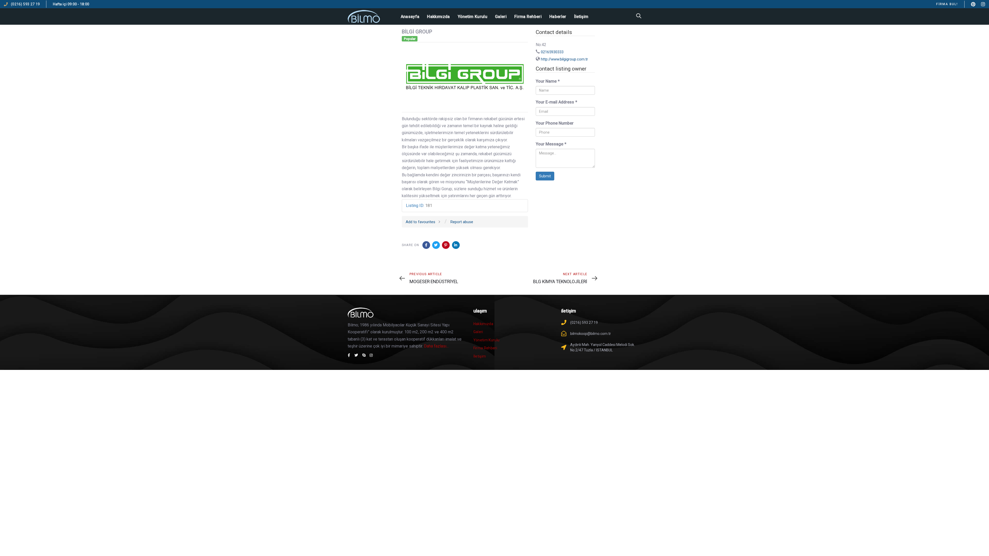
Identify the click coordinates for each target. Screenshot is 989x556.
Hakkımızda (483, 324)
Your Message (551, 144)
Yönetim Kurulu (486, 340)
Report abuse (461, 222)
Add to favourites (420, 222)
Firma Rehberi (485, 348)
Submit (545, 176)
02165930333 (552, 52)
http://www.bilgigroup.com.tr (564, 59)
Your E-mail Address (556, 102)
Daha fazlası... (436, 346)
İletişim (479, 356)
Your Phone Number (555, 123)
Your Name (548, 81)
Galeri (478, 332)
